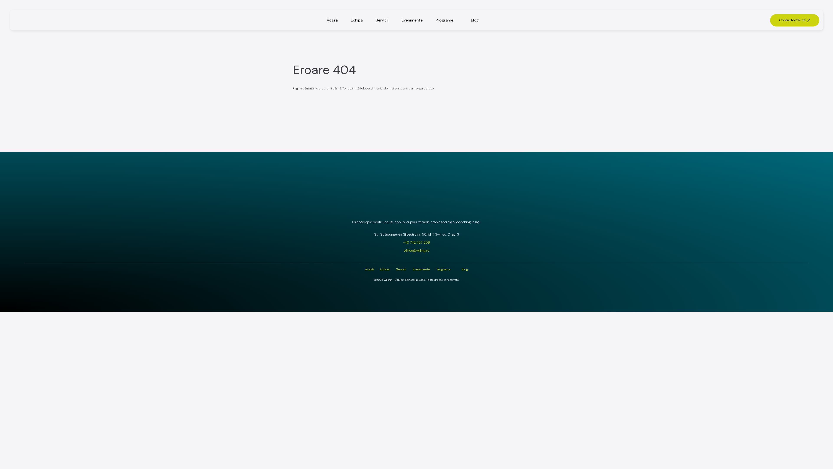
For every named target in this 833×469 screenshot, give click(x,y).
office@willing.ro (417, 250)
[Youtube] (428, 210)
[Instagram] (405, 210)
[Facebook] (416, 210)
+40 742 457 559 (416, 242)
